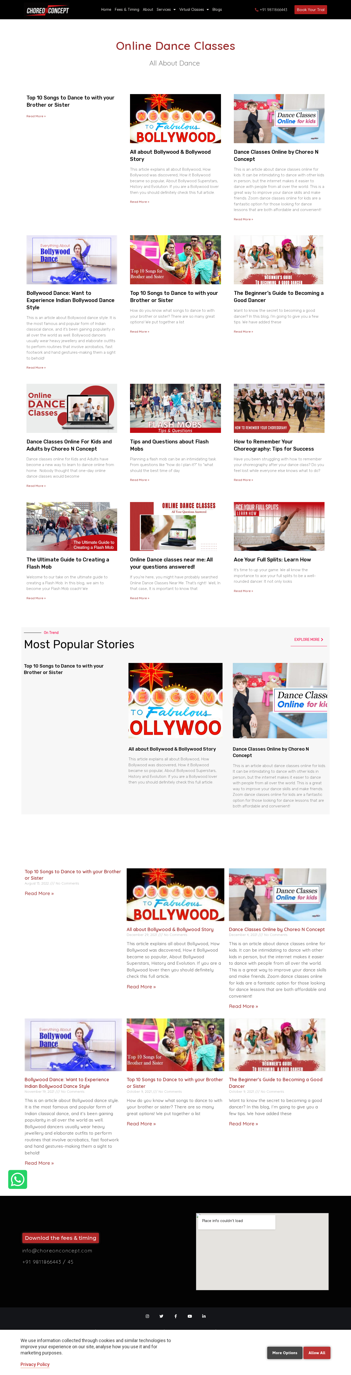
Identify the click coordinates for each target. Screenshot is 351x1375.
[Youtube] (190, 1316)
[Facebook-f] (176, 1316)
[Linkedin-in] (204, 1316)
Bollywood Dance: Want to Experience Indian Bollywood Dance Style (70, 300)
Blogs (217, 9)
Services (164, 9)
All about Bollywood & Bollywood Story (172, 749)
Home (106, 9)
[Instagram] (147, 1316)
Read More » (36, 116)
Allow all (317, 1353)
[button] (310, 9)
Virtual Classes (191, 9)
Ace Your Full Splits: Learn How (272, 560)
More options (284, 1353)
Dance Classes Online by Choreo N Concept (277, 929)
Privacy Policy (35, 1364)
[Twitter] (161, 1316)
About (148, 9)
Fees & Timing (127, 9)
